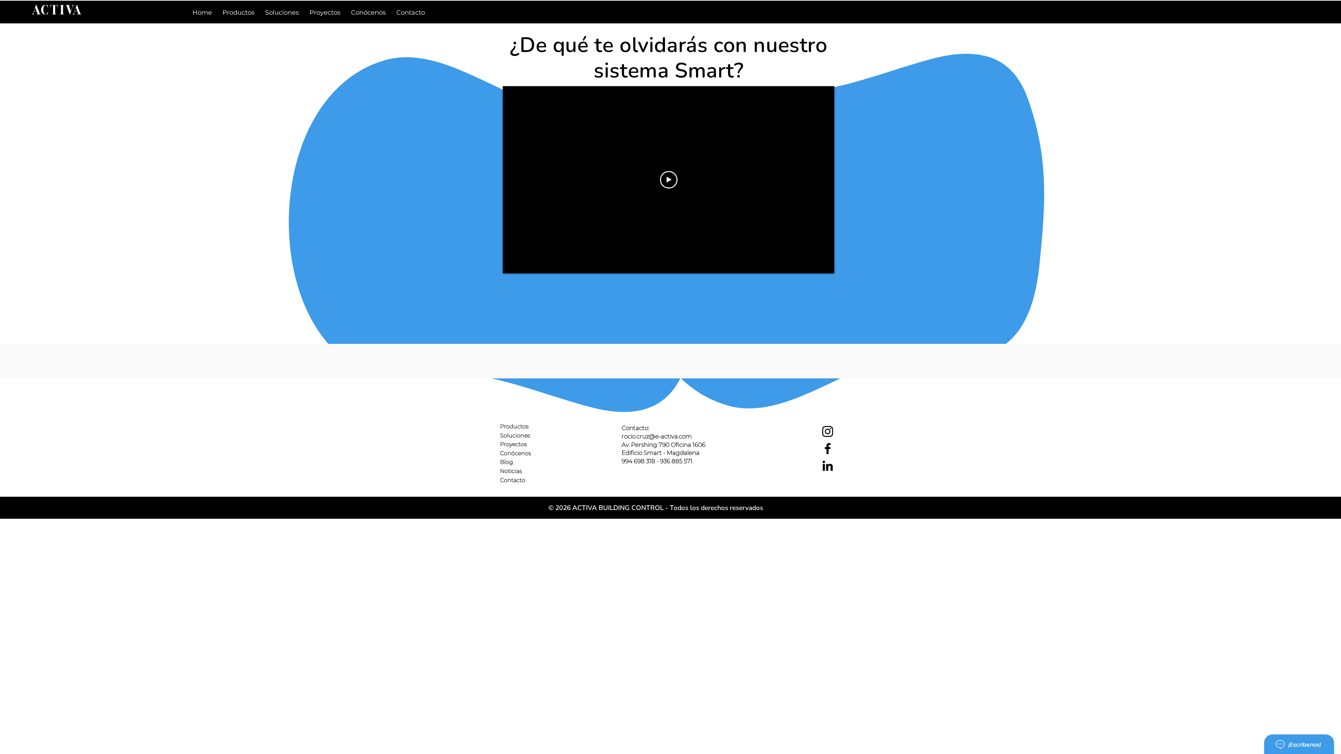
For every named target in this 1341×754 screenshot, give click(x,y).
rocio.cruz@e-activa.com (657, 436)
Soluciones (515, 435)
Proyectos (513, 444)
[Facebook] (827, 448)
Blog (506, 462)
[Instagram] (827, 431)
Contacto (512, 480)
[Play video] (668, 179)
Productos (514, 426)
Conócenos (515, 453)
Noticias (511, 471)
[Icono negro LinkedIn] (827, 465)
